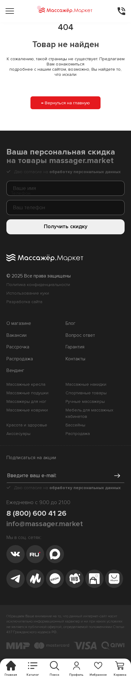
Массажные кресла (25, 384)
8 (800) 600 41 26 (36, 513)
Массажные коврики (27, 410)
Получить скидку (65, 226)
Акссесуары (18, 433)
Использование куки (27, 293)
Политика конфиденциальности (38, 284)
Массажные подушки (27, 393)
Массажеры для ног (26, 401)
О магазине (18, 323)
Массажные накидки (86, 384)
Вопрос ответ (80, 335)
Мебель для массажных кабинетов (89, 413)
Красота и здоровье (26, 425)
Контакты (75, 359)
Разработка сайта (24, 301)
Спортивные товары (86, 393)
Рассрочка (17, 347)
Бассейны (75, 425)
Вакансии (16, 335)
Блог (71, 323)
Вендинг (15, 370)
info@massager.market (44, 523)
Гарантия (75, 347)
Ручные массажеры (85, 401)
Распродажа (19, 359)
